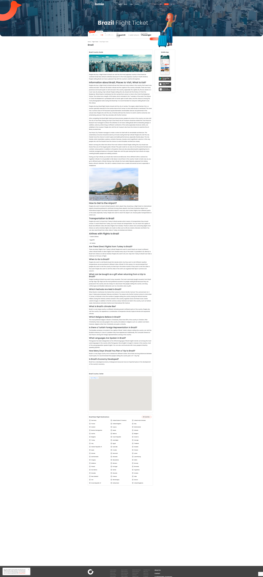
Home (89, 41)
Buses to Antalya (124, 574)
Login (171, 4)
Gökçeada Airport (135, 576)
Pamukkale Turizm (146, 570)
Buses (125, 4)
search (155, 39)
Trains (131, 4)
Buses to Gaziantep (124, 573)
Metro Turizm (145, 571)
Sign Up (166, 4)
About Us (158, 570)
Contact (157, 573)
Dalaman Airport (135, 573)
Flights (120, 4)
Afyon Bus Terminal (135, 571)
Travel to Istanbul (113, 570)
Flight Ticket (95, 41)
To (105, 33)
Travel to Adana (113, 576)
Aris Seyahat (145, 576)
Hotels (137, 4)
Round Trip (99, 31)
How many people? (144, 33)
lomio (99, 4)
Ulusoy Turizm (145, 574)
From (90, 33)
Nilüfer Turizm (145, 573)
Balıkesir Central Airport (136, 570)
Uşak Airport (134, 574)
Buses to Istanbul (124, 570)
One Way (92, 31)
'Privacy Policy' (22, 573)
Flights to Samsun (124, 571)
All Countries (146, 417)
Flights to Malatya (124, 576)
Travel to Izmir (112, 573)
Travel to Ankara (113, 571)
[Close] (28, 569)
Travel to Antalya (113, 574)
